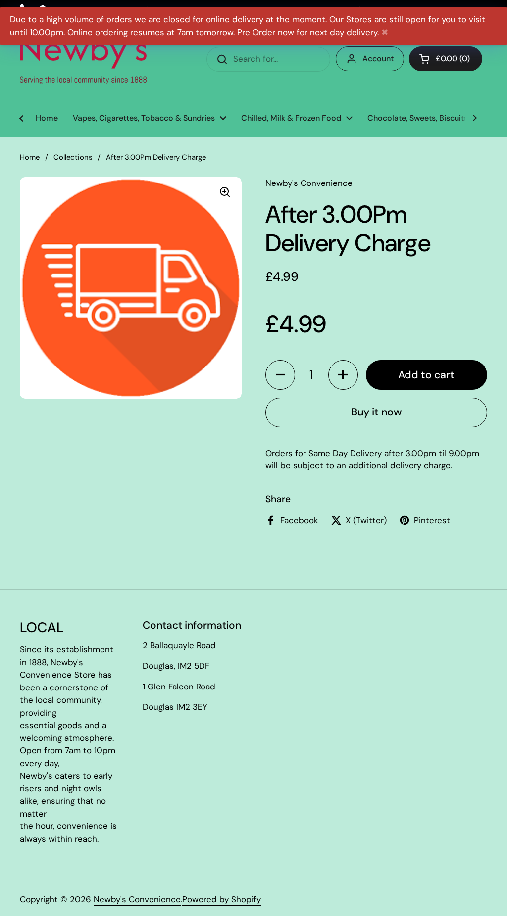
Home (30, 157)
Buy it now (376, 412)
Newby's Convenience (137, 899)
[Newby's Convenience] (83, 59)
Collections (72, 157)
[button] (280, 375)
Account (378, 58)
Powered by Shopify (221, 899)
